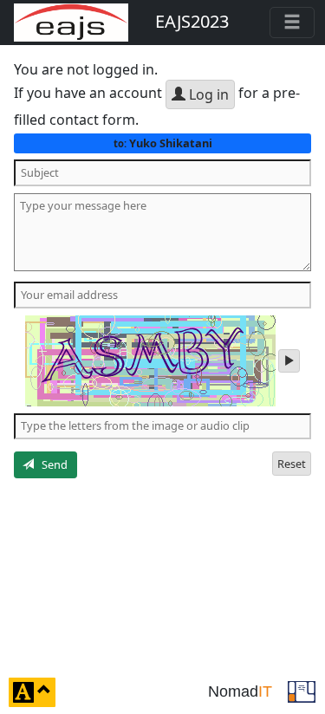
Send (51, 464)
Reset (291, 463)
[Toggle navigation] (292, 22)
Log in (207, 94)
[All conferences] (301, 690)
